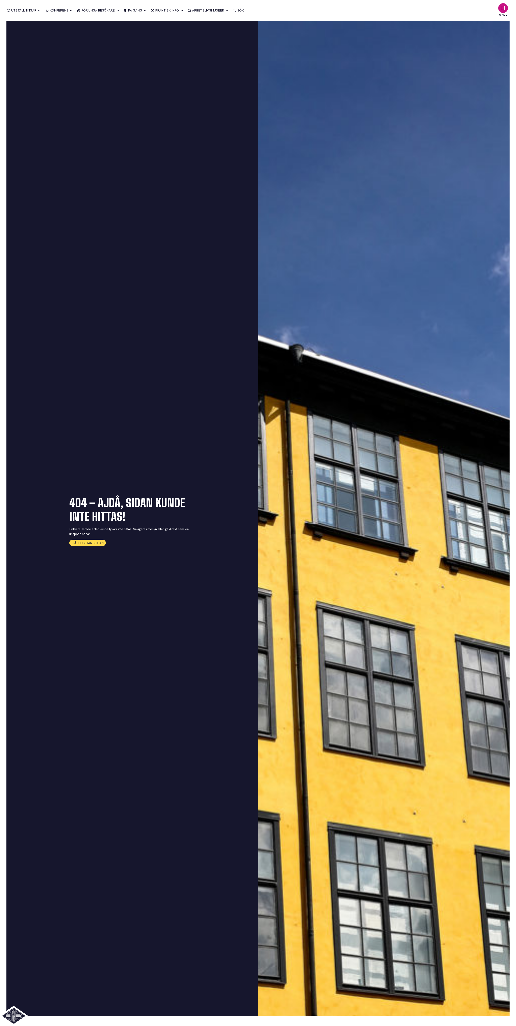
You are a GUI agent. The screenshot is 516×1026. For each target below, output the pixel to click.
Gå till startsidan (88, 543)
